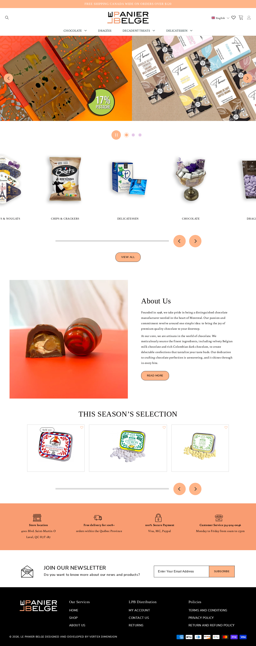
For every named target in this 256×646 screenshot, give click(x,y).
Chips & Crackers (65, 218)
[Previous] (179, 241)
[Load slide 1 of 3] (126, 135)
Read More (155, 375)
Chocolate (191, 218)
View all (128, 257)
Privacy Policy (201, 617)
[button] (7, 17)
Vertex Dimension (103, 637)
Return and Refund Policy (212, 625)
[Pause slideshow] (116, 135)
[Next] (195, 241)
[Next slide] (247, 78)
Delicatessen (128, 218)
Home (73, 610)
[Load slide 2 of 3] (133, 135)
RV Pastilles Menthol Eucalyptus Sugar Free (56, 444)
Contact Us (139, 617)
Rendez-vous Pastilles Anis (200, 444)
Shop (73, 617)
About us (77, 625)
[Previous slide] (8, 78)
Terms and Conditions (208, 610)
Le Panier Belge (32, 637)
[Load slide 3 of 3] (140, 135)
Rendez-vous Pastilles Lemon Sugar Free (128, 444)
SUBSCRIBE (222, 571)
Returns (136, 625)
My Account (139, 610)
